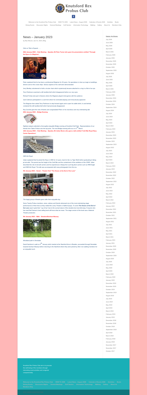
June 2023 (109, 153)
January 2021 (110, 243)
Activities (110, 22)
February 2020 (110, 277)
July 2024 (109, 113)
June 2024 (109, 116)
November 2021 (111, 212)
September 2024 (111, 107)
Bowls (117, 22)
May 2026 (109, 45)
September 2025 (111, 70)
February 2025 (110, 92)
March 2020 (110, 274)
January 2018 (110, 342)
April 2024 (109, 123)
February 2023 (110, 166)
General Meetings (55, 25)
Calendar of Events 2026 (97, 22)
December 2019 (111, 283)
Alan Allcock (28, 40)
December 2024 (111, 98)
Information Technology (80, 25)
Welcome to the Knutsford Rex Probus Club (42, 22)
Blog (44, 40)
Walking (92, 25)
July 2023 (109, 150)
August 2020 (110, 258)
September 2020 (111, 255)
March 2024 (110, 126)
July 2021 (109, 224)
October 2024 (110, 104)
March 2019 (110, 311)
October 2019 (110, 289)
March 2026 (110, 52)
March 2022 (110, 200)
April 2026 (109, 49)
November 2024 (111, 101)
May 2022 (109, 194)
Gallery (99, 25)
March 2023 (110, 163)
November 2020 (111, 249)
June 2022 (109, 190)
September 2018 (111, 329)
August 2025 (110, 73)
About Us (107, 25)
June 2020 (109, 265)
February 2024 (110, 129)
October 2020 (110, 252)
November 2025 (111, 64)
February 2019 (110, 314)
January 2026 (110, 58)
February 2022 (110, 203)
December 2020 (111, 246)
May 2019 (109, 305)
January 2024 (110, 132)
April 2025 (109, 86)
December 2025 (111, 61)
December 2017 (111, 345)
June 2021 (109, 228)
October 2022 (110, 178)
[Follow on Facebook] (73, 16)
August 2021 (110, 221)
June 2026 (109, 42)
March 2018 (110, 336)
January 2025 (110, 95)
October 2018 (110, 326)
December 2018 (111, 320)
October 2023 (110, 141)
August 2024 (110, 110)
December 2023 (111, 135)
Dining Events (30, 25)
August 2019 (110, 295)
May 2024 (109, 120)
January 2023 (110, 169)
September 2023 (111, 144)
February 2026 (110, 55)
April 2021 (109, 234)
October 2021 (110, 215)
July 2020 (109, 261)
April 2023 (109, 160)
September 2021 (111, 218)
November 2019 (111, 286)
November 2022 (111, 175)
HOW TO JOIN (63, 22)
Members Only (116, 25)
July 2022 (109, 187)
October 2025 (110, 67)
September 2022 (111, 181)
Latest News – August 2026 (78, 22)
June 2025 (109, 79)
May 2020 (109, 268)
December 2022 (111, 172)
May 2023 (109, 157)
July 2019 (109, 299)
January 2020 (110, 280)
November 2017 (111, 348)
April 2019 (109, 308)
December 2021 (111, 209)
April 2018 (109, 332)
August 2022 (110, 184)
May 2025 (109, 82)
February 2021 (110, 240)
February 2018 (110, 339)
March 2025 (110, 89)
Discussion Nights (42, 25)
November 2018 (111, 323)
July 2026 (109, 39)
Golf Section (67, 25)
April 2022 (109, 197)
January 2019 (110, 317)
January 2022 (110, 206)
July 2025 (109, 76)
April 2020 (109, 271)
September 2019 (111, 292)
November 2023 (111, 138)
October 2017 (110, 351)
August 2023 (110, 147)
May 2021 (109, 231)
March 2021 (110, 237)
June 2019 (109, 302)
